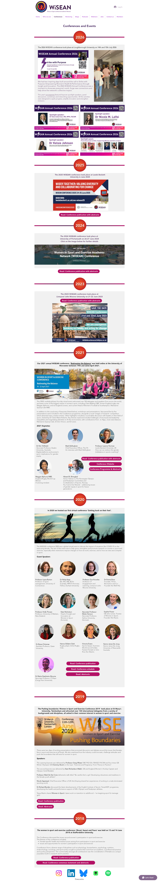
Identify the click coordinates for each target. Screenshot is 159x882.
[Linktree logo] (96, 873)
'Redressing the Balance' (80, 363)
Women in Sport (58, 793)
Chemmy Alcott (58, 765)
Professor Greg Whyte (74, 763)
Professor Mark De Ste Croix (47, 775)
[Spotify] (108, 873)
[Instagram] (59, 873)
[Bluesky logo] (83, 873)
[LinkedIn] (71, 873)
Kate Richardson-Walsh (73, 769)
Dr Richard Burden (43, 787)
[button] (120, 100)
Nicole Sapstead (43, 781)
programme (50, 95)
